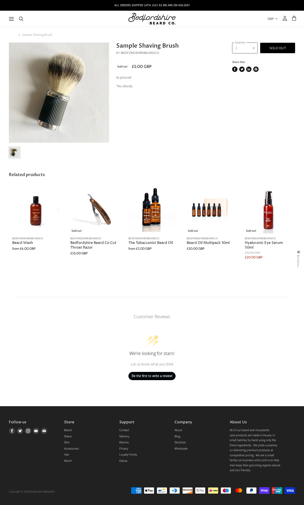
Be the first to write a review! (152, 376)
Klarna (123, 461)
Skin (66, 442)
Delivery (124, 436)
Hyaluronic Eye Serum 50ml (264, 245)
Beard (68, 430)
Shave (68, 436)
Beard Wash (22, 243)
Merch (68, 461)
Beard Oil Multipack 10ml (208, 243)
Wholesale (181, 448)
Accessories (71, 448)
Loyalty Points (128, 454)
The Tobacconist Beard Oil (150, 243)
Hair (66, 454)
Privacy (123, 448)
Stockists (180, 442)
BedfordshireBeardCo (140, 53)
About (178, 430)
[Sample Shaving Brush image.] (59, 93)
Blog (177, 436)
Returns (124, 442)
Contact (124, 430)
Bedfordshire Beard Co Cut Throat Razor (93, 245)
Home (13, 35)
